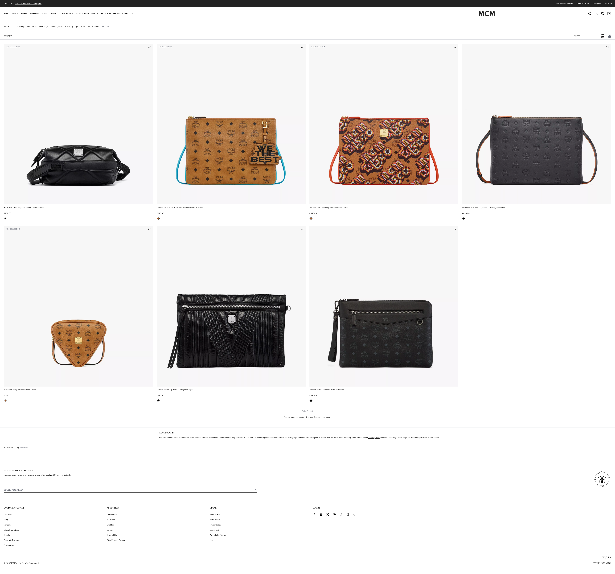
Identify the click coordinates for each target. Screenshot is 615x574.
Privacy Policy (215, 525)
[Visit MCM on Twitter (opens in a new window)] (327, 514)
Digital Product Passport (116, 540)
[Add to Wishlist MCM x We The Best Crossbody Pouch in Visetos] (302, 47)
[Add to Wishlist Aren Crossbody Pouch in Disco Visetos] (454, 47)
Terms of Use (215, 520)
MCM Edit (111, 520)
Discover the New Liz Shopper (28, 3)
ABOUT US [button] (127, 13)
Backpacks (32, 26)
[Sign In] (596, 14)
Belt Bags (43, 26)
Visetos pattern (374, 438)
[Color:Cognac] (158, 218)
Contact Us (8, 514)
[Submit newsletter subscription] (255, 490)
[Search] (590, 14)
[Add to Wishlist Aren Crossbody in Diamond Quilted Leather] (149, 47)
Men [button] (44, 13)
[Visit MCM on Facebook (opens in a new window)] (314, 514)
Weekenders (93, 26)
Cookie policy (215, 530)
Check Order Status (11, 530)
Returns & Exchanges (12, 540)
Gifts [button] (94, 13)
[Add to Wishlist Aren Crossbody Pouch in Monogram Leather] (607, 47)
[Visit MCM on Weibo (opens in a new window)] (341, 514)
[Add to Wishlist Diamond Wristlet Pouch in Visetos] (454, 229)
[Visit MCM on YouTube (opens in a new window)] (334, 514)
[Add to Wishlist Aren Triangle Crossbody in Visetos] (149, 229)
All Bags (21, 26)
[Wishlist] (603, 14)
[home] (486, 15)
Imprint (212, 540)
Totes (83, 26)
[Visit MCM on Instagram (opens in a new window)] (321, 514)
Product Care (9, 545)
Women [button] (34, 13)
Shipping (7, 535)
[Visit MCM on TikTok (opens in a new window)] (354, 514)
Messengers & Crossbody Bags (64, 26)
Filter (577, 36)
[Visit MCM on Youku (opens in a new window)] (347, 514)
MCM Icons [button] (82, 13)
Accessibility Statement (218, 535)
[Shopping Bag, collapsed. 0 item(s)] (609, 14)
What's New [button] (11, 13)
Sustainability (112, 535)
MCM (6, 447)
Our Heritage (112, 514)
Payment (7, 525)
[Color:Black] (5, 218)
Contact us (583, 3)
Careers (110, 530)
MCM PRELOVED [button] (110, 13)
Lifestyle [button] (67, 13)
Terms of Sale (215, 514)
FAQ (6, 520)
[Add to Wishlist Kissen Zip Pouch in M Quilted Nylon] (302, 229)
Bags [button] (24, 13)
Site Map (110, 525)
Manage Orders (564, 3)
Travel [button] (53, 13)
